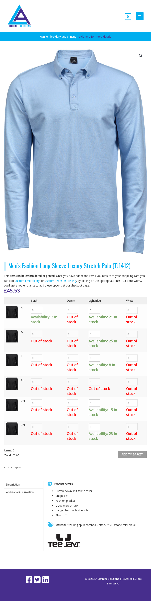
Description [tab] (13, 484)
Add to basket (132, 454)
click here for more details (95, 36)
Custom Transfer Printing (60, 281)
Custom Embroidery (27, 281)
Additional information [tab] (20, 492)
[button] (140, 55)
